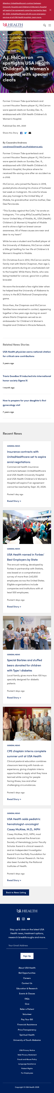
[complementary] (27, 10)
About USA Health (27, 967)
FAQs (27, 998)
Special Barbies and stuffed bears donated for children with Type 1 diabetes (24, 665)
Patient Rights (27, 1068)
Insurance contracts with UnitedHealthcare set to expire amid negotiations (26, 457)
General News (9, 50)
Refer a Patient (27, 1009)
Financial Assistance (27, 1024)
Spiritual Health (27, 1034)
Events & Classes (27, 993)
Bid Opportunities (27, 972)
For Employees (27, 1073)
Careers (27, 978)
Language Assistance (27, 1063)
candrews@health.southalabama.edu (23, 146)
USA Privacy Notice (27, 1050)
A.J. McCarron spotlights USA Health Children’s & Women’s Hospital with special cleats (26, 38)
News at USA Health (16, 34)
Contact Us (27, 983)
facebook (18, 918)
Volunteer (27, 1014)
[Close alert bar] (50, 10)
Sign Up (27, 955)
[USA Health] (27, 912)
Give (27, 1003)
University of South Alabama (27, 1040)
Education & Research (27, 988)
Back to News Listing (16, 892)
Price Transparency (27, 1029)
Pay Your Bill (27, 1019)
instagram (23, 918)
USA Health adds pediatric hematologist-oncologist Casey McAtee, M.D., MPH (23, 824)
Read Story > (14, 501)
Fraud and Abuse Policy (27, 1059)
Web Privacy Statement (27, 1054)
